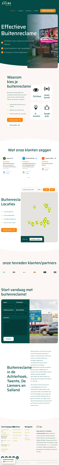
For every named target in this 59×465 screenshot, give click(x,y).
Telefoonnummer (8, 310)
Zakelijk (15, 441)
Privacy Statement (20, 462)
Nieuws (27, 435)
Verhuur (15, 438)
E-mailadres (20, 302)
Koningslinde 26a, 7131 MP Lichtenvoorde (5, 432)
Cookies (28, 462)
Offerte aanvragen (28, 438)
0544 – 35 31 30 (5, 445)
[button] (33, 225)
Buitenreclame (17, 430)
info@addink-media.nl (4, 450)
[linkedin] (17, 457)
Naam (5, 302)
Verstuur (8, 339)
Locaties (27, 430)
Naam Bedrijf (20, 310)
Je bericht (6, 317)
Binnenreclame (17, 432)
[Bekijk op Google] (4, 158)
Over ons (27, 432)
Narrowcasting (17, 435)
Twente (49, 445)
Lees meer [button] (6, 168)
